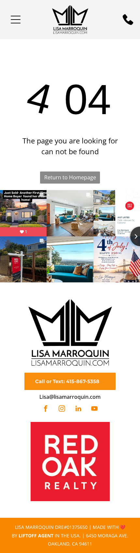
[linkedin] (78, 409)
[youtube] (94, 409)
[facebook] (45, 409)
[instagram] (62, 409)
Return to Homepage (70, 177)
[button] (16, 19)
